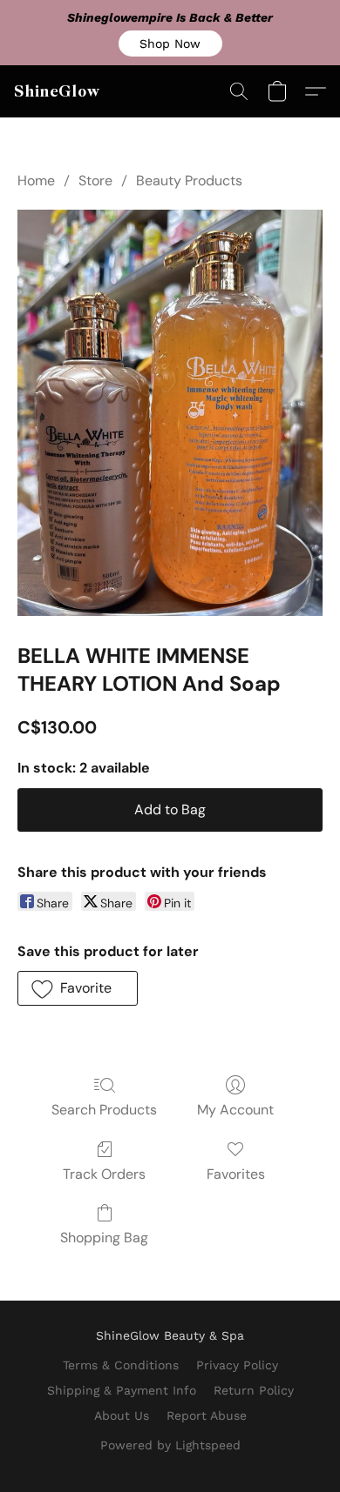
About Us (121, 1415)
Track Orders (104, 1174)
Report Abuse (207, 1415)
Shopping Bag (104, 1237)
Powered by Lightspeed (170, 1445)
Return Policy (254, 1390)
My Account (235, 1110)
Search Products (104, 1110)
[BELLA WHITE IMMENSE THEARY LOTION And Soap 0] (170, 413)
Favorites (236, 1174)
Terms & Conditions (121, 1365)
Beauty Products (189, 180)
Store (95, 180)
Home (36, 180)
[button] (170, 43)
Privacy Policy (237, 1365)
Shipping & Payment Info (121, 1390)
